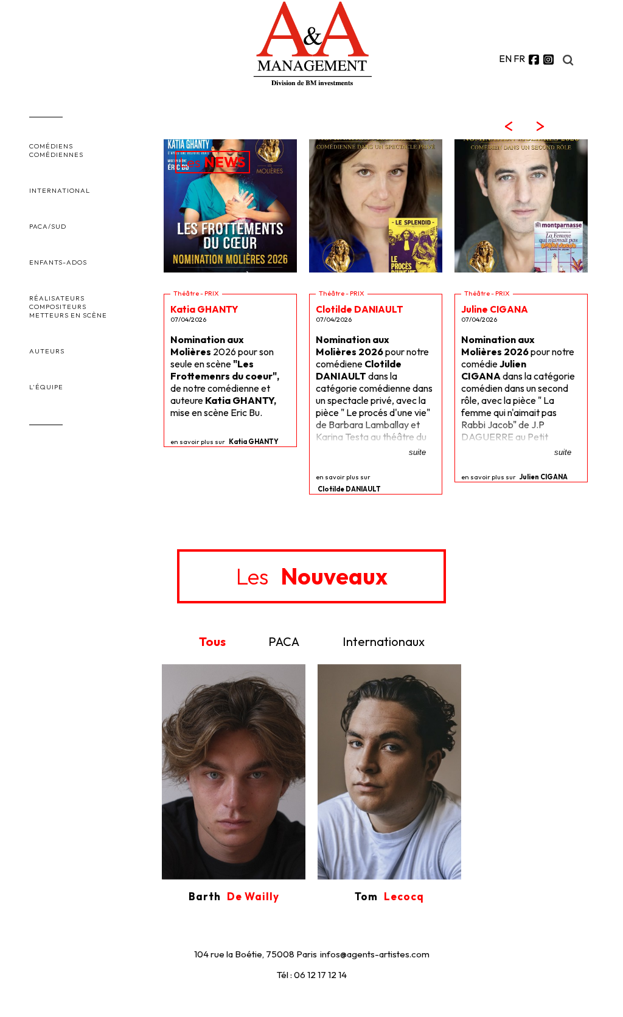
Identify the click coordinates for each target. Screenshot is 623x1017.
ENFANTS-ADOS (58, 262)
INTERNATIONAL (59, 190)
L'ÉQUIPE (46, 387)
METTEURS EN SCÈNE (68, 315)
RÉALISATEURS (57, 298)
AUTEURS (46, 351)
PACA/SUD (47, 226)
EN (505, 58)
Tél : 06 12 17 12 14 (312, 975)
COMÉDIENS (51, 146)
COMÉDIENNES (56, 154)
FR (519, 58)
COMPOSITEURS (57, 306)
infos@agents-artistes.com (375, 954)
